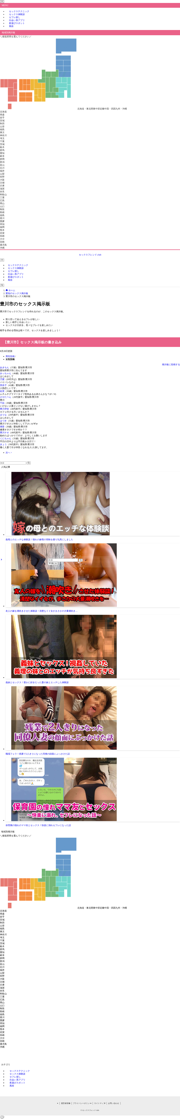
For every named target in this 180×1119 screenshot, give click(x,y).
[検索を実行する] (29, 462)
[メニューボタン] (2, 260)
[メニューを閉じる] (2, 1)
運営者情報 (65, 1103)
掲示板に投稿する (171, 364)
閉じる (54, 563)
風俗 (11, 26)
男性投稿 (10, 356)
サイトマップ (99, 1103)
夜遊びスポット (17, 23)
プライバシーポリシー (82, 1103)
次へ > (9, 452)
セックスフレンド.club (90, 255)
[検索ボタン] (2, 285)
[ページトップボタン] (2, 1116)
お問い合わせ (113, 1103)
